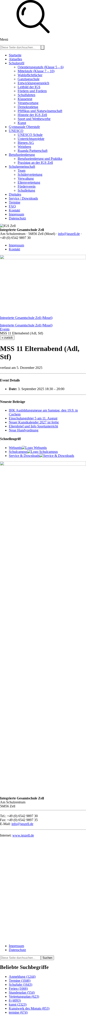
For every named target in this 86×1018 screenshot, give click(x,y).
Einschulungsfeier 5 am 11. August (33, 418)
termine (18, 1012)
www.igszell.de (23, 835)
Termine (19, 980)
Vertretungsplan (24, 996)
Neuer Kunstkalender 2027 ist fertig (34, 422)
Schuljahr (20, 984)
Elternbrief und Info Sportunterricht (33, 426)
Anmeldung (22, 976)
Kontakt (14, 249)
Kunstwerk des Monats (29, 1008)
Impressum (16, 245)
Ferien (18, 988)
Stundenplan (22, 992)
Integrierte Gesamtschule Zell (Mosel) (26, 318)
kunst (17, 1004)
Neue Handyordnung (23, 430)
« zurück (7, 337)
